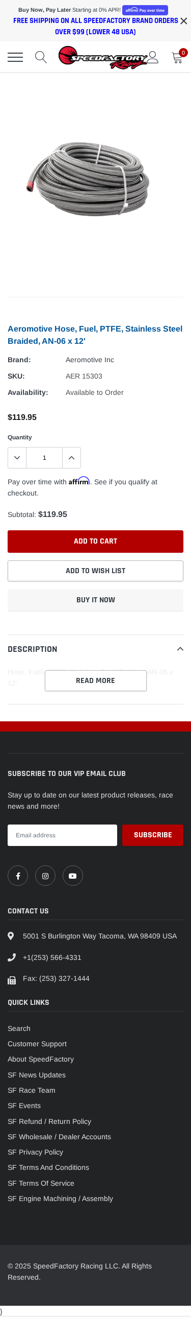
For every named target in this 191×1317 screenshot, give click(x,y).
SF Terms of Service (41, 1183)
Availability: (28, 392)
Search (19, 1028)
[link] (18, 875)
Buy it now (95, 600)
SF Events (24, 1105)
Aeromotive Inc (90, 360)
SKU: (16, 376)
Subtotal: (22, 514)
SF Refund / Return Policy (49, 1121)
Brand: (19, 360)
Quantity (20, 437)
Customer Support (37, 1044)
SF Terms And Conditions (48, 1167)
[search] (41, 57)
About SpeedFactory (41, 1059)
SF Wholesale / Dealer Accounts (59, 1137)
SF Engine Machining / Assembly (60, 1198)
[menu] (15, 57)
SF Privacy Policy (35, 1152)
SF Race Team (32, 1090)
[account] (153, 57)
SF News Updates (37, 1075)
